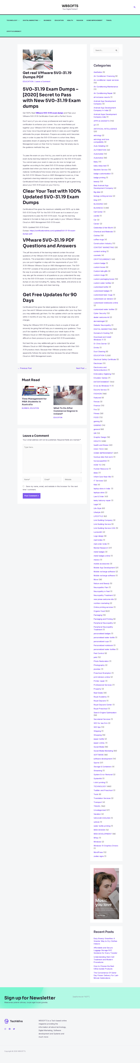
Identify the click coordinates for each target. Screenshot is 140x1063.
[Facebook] (9, 1029)
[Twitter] (14, 1029)
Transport (98, 802)
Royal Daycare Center (103, 705)
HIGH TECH (99, 449)
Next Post (81, 368)
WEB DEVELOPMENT (103, 834)
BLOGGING (98, 204)
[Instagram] (5, 1029)
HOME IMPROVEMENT (94, 20)
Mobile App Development (104, 568)
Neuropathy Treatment (103, 595)
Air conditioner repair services (106, 80)
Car (95, 220)
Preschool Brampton (102, 673)
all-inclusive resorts (102, 97)
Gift (95, 433)
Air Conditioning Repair (103, 93)
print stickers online (102, 677)
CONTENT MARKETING (104, 247)
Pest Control (99, 653)
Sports (96, 763)
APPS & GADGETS (101, 121)
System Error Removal (103, 774)
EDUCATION (59, 20)
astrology (97, 135)
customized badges (101, 291)
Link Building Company (103, 520)
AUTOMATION (100, 150)
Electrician (98, 363)
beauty (96, 181)
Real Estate (98, 693)
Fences (97, 401)
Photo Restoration (101, 661)
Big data (97, 192)
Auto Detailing (99, 146)
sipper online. (99, 743)
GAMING (97, 425)
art (95, 125)
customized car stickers (103, 299)
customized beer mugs (103, 295)
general (97, 429)
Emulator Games (100, 378)
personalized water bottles (105, 649)
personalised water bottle (104, 637)
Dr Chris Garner (100, 344)
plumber (97, 669)
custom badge (99, 263)
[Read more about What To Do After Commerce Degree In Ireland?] (67, 395)
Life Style (97, 508)
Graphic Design (100, 437)
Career (96, 224)
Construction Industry (103, 243)
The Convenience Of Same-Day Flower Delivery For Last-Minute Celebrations (106, 975)
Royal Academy (100, 697)
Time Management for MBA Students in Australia (34, 401)
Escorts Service (100, 390)
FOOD (96, 417)
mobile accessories (101, 564)
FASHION (79, 20)
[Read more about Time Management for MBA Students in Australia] (36, 390)
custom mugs (99, 275)
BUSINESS (47, 20)
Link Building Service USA (104, 528)
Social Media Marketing (103, 751)
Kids (95, 485)
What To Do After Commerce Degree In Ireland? (65, 411)
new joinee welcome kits (104, 599)
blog (95, 200)
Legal (96, 504)
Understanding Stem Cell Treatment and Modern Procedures (104, 959)
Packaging (98, 615)
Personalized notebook (103, 645)
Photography (99, 665)
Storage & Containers (102, 767)
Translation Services (102, 798)
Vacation (97, 814)
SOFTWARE (99, 755)
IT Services (98, 481)
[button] (135, 7)
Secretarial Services (102, 719)
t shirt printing (99, 782)
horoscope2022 (100, 461)
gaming (97, 421)
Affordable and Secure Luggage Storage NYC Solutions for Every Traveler (106, 950)
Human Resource (101, 469)
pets (95, 657)
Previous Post (25, 368)
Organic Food (99, 611)
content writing (100, 251)
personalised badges (102, 633)
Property (97, 689)
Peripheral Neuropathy (103, 623)
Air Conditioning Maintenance (106, 87)
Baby (96, 162)
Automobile (98, 154)
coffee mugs (99, 239)
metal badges (99, 552)
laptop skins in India (102, 488)
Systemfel (98, 778)
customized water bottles (104, 309)
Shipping (97, 731)
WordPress (98, 852)
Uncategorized (100, 810)
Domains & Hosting (101, 333)
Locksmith (98, 532)
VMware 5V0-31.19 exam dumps (49, 113)
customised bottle (101, 287)
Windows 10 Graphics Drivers (106, 846)
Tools (96, 794)
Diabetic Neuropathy (102, 325)
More (96, 579)
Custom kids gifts (101, 271)
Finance (97, 405)
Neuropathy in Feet (102, 591)
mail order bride (100, 544)
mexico (97, 560)
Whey (96, 838)
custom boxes (99, 267)
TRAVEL (109, 20)
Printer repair (99, 681)
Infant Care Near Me (102, 477)
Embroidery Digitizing (102, 374)
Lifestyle (97, 512)
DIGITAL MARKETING (30, 20)
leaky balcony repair (102, 500)
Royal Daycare (100, 701)
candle (96, 216)
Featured (97, 398)
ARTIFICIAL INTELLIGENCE (105, 129)
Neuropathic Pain (101, 587)
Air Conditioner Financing (104, 76)
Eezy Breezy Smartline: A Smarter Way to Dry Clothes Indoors (105, 941)
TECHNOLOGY (12, 20)
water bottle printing (102, 826)
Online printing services (103, 607)
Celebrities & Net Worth (103, 228)
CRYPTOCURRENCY (14, 31)
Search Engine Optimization (105, 712)
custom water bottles (102, 283)
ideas (96, 473)
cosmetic (97, 255)
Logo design (99, 536)
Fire (95, 409)
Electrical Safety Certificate (105, 359)
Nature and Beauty (101, 583)
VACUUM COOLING (102, 818)
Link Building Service (102, 524)
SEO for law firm (101, 723)
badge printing (99, 177)
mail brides (98, 540)
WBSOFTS (70, 6)
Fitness (96, 413)
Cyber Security (100, 313)
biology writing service (103, 196)
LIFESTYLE (98, 516)
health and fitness (101, 445)
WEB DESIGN (99, 830)
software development (103, 759)
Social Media (99, 747)
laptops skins (99, 492)
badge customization (102, 174)
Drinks (96, 347)
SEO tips (97, 727)
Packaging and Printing (103, 619)
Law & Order (99, 496)
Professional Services (103, 685)
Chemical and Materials (103, 231)
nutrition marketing (101, 603)
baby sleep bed (100, 166)
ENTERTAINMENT (101, 382)
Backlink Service (100, 170)
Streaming (98, 770)
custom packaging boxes (104, 279)
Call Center (98, 212)
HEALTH (70, 20)
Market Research (101, 548)
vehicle (96, 822)
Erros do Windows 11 (102, 386)
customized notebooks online (106, 303)
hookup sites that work (103, 457)
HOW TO (97, 465)
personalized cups (101, 641)
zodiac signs (99, 856)
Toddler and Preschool (103, 790)
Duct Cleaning (99, 351)
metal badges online (102, 556)
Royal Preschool (100, 709)
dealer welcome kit (101, 317)
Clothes (97, 235)
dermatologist (99, 321)
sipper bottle (99, 739)
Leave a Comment (42, 81)
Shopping (98, 735)
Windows (97, 842)
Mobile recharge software (104, 571)
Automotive (98, 158)
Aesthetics (98, 72)
